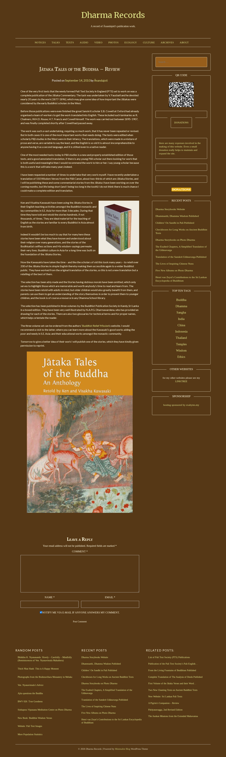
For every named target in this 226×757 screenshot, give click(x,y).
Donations (181, 122)
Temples (181, 344)
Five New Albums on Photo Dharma (174, 270)
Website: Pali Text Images (30, 726)
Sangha (181, 312)
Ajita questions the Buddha (30, 693)
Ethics (181, 356)
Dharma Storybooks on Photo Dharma (175, 240)
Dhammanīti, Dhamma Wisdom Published (177, 216)
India (181, 319)
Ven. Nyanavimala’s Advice (30, 685)
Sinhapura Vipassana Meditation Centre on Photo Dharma (45, 710)
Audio (84, 42)
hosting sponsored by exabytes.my (181, 405)
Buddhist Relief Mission (95, 325)
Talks (56, 42)
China (181, 325)
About (184, 42)
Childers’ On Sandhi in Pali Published (175, 223)
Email (110, 597)
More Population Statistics (30, 734)
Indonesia (181, 331)
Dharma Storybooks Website (170, 209)
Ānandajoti (101, 80)
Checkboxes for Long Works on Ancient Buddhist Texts (107, 677)
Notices (40, 42)
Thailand (181, 337)
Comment (80, 551)
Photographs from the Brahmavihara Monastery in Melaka (45, 677)
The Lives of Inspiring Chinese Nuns (175, 263)
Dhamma (181, 306)
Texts (70, 42)
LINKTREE (181, 381)
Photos (113, 42)
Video (98, 42)
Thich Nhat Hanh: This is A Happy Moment (38, 669)
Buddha (181, 300)
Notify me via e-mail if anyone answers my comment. (81, 612)
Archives (167, 42)
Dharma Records (113, 15)
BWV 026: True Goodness (30, 701)
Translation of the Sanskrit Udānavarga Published (181, 257)
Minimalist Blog (122, 749)
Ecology (130, 42)
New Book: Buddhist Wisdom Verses (35, 718)
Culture (149, 42)
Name (50, 597)
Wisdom (181, 350)
